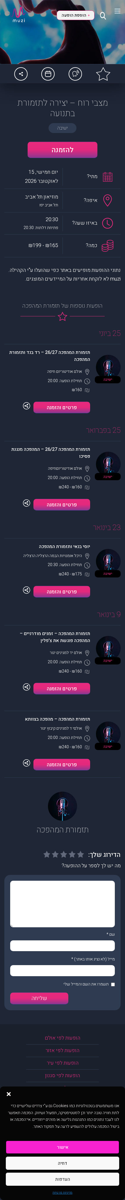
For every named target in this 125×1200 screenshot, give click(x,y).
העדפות (62, 1179)
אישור (62, 1147)
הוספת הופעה (75, 15)
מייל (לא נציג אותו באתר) (94, 959)
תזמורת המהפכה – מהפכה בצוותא (57, 719)
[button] (9, 1094)
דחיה (62, 1163)
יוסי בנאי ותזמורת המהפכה (64, 546)
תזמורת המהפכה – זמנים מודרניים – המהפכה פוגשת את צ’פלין (55, 637)
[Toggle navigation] (113, 11)
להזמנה (62, 150)
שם (112, 934)
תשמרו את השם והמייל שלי (86, 984)
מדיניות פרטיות (62, 1192)
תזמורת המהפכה (63, 830)
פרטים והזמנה (62, 408)
